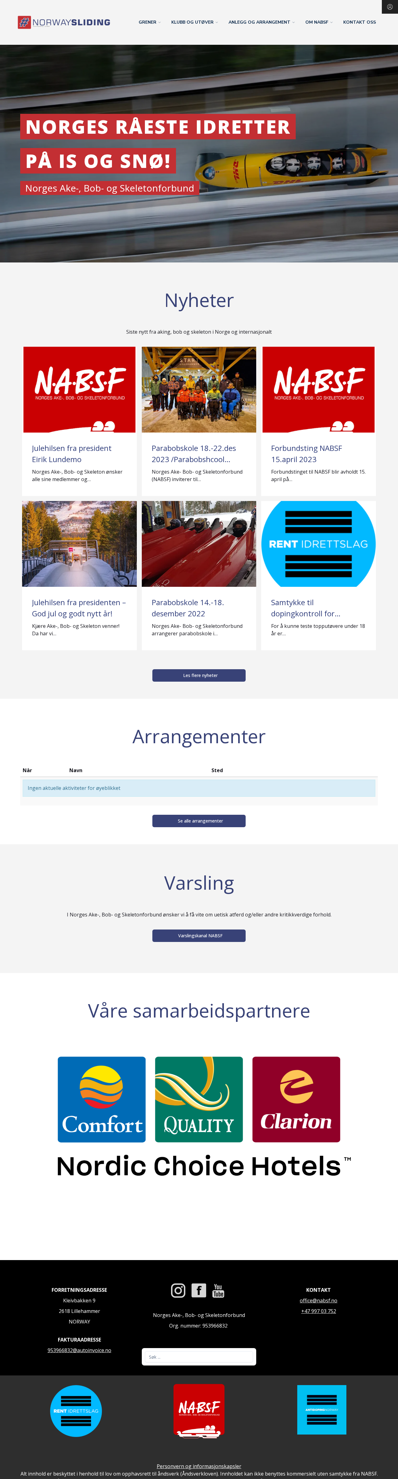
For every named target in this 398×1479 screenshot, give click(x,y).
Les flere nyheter (200, 675)
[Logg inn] (390, 6)
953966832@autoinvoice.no (79, 1350)
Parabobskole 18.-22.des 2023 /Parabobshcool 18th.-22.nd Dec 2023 (194, 459)
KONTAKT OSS (359, 22)
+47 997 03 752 (318, 1311)
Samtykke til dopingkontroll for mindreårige (303, 613)
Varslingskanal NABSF (200, 936)
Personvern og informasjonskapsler (199, 1466)
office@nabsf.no (318, 1300)
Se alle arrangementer (200, 821)
